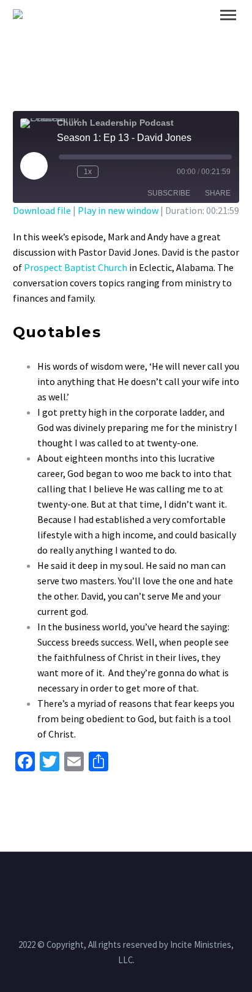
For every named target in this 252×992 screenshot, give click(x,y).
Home (127, 33)
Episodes (189, 33)
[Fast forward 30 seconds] (110, 171)
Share (218, 193)
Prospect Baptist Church (75, 267)
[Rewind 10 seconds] (65, 171)
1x (88, 171)
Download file (42, 210)
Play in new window (118, 210)
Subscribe (168, 193)
